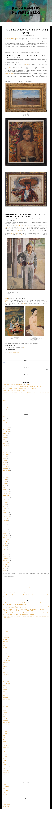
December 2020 (6, 535)
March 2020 (5, 552)
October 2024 (6, 451)
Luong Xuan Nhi (6, 402)
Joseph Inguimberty (9, 73)
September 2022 (6, 497)
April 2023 (5, 485)
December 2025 (6, 426)
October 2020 (6, 539)
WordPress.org (6, 806)
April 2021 (5, 527)
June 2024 (5, 458)
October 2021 (6, 518)
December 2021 (6, 514)
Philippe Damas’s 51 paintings (11, 38)
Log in (4, 800)
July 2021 (5, 522)
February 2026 (6, 422)
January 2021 (5, 533)
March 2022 (5, 508)
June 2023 (5, 481)
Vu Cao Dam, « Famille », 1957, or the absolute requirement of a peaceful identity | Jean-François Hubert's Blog (26, 606)
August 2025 (5, 433)
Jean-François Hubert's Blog (26, 10)
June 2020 (5, 547)
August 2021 (5, 520)
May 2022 (5, 504)
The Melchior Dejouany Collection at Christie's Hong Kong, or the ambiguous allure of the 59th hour (23, 602)
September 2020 (6, 541)
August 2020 (5, 543)
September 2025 (6, 431)
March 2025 (5, 443)
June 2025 (5, 437)
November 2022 (6, 493)
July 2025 (5, 435)
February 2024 (6, 466)
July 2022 (5, 501)
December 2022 (6, 491)
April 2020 (5, 551)
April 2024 (5, 462)
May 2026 (5, 416)
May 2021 (5, 526)
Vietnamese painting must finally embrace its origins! (14, 390)
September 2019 (6, 564)
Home (19, 23)
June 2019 (5, 570)
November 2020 (6, 537)
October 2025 (6, 429)
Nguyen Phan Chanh (20, 225)
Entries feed (5, 802)
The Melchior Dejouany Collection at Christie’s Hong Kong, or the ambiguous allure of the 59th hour (23, 386)
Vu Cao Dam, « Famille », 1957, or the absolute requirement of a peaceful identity (19, 388)
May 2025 (5, 439)
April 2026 (5, 418)
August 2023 (5, 477)
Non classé (5, 407)
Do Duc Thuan (19, 230)
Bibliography (31, 23)
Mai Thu (7, 300)
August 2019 (5, 566)
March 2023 (5, 487)
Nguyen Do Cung (14, 233)
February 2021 (6, 531)
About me (24, 23)
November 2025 (6, 427)
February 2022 (6, 510)
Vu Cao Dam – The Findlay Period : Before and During (15, 607)
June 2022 (5, 502)
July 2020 (5, 545)
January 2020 (5, 556)
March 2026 (5, 420)
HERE (24, 347)
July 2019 (5, 568)
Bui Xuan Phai (20, 234)
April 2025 (5, 441)
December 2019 (6, 558)
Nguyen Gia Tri (8, 227)
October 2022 (6, 495)
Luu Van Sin (28, 227)
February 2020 (6, 554)
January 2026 (5, 424)
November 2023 (6, 472)
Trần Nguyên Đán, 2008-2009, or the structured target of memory (16, 384)
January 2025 (5, 447)
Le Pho (23, 303)
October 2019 (6, 562)
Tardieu (9, 67)
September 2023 (6, 476)
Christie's (10, 352)
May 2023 (5, 483)
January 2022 (5, 512)
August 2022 (5, 499)
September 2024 (6, 452)
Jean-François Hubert (30, 35)
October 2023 (6, 474)
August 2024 (5, 454)
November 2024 (6, 449)
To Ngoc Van (17, 228)
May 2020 (5, 549)
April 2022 (5, 506)
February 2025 (6, 445)
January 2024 (5, 468)
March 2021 (5, 529)
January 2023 (5, 489)
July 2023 (5, 479)
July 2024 (5, 456)
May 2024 (5, 460)
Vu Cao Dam (8, 301)
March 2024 (5, 464)
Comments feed (6, 804)
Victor (6, 67)
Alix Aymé (27, 64)
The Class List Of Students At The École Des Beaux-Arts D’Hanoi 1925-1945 (20, 610)
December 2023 (6, 470)
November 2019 (6, 560)
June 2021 (5, 524)
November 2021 (6, 516)
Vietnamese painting (16, 352)
